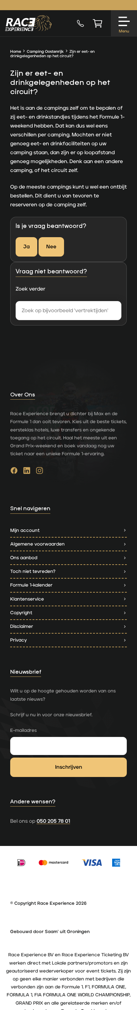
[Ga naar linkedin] (27, 472)
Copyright (21, 612)
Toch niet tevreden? (32, 571)
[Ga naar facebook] (14, 472)
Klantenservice (27, 599)
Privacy (18, 640)
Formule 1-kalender (31, 585)
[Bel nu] (80, 23)
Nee (51, 246)
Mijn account (25, 530)
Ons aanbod (23, 557)
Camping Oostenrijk (45, 52)
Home (15, 52)
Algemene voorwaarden (37, 544)
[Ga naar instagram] (39, 472)
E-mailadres (23, 730)
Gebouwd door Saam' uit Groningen (50, 932)
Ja (26, 246)
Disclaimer (21, 626)
